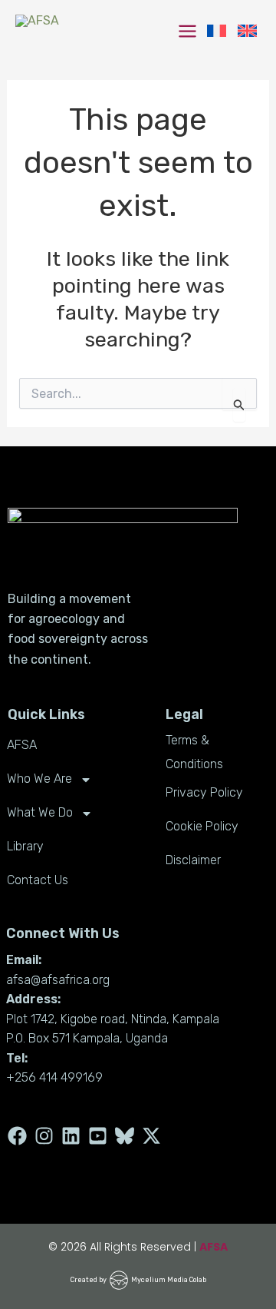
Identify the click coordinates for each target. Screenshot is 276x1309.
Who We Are (39, 778)
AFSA (22, 744)
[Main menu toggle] (187, 31)
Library (25, 846)
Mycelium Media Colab (168, 1280)
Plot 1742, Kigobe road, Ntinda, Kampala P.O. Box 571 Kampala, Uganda (112, 1029)
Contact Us (37, 880)
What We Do (40, 812)
